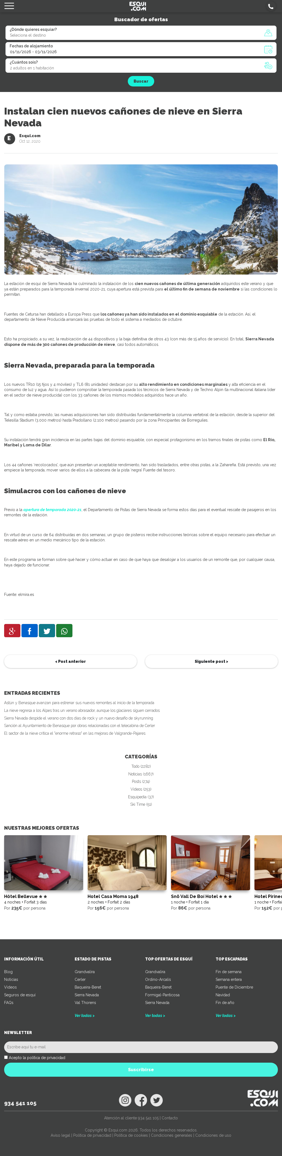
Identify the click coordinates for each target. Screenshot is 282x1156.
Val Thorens (85, 1002)
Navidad (223, 995)
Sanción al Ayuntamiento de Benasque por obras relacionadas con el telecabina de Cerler (79, 725)
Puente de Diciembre (234, 987)
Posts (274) (141, 781)
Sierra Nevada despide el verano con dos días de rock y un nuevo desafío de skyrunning (78, 718)
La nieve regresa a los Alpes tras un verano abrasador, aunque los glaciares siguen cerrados (82, 710)
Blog (8, 972)
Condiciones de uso (213, 1135)
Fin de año (225, 1002)
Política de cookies (131, 1135)
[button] (271, 6)
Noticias (11, 979)
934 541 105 (20, 1103)
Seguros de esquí (20, 995)
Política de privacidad (92, 1135)
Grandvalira (85, 972)
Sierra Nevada (87, 995)
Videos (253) (141, 789)
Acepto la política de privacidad (37, 1057)
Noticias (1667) (141, 774)
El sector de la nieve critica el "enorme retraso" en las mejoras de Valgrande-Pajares (74, 733)
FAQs (8, 1002)
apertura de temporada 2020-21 (52, 510)
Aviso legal (60, 1135)
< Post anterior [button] (70, 661)
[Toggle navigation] (9, 6)
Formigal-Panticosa (162, 995)
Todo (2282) (141, 766)
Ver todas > (85, 1015)
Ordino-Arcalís (158, 979)
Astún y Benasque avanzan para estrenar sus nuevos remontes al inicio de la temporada (79, 703)
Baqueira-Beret (88, 987)
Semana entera (229, 979)
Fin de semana (229, 972)
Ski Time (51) (141, 804)
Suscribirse (141, 1069)
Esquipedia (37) (141, 797)
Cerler (80, 979)
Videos (10, 987)
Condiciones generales (171, 1135)
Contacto (170, 1118)
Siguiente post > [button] (211, 661)
